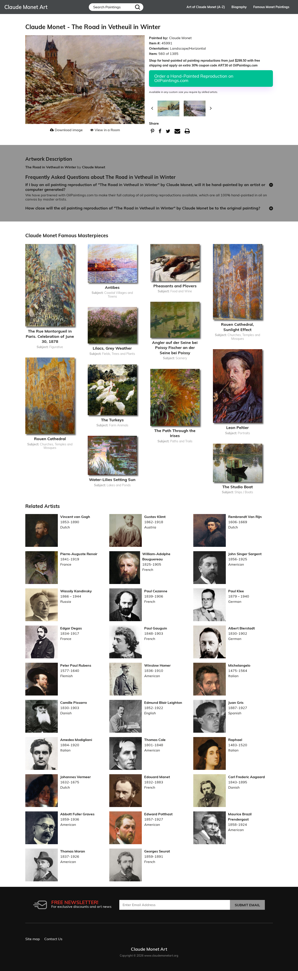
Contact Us (53, 939)
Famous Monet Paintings (271, 7)
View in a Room (107, 130)
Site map (32, 939)
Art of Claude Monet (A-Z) (206, 7)
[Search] (137, 7)
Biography (239, 7)
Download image (69, 130)
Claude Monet (93, 167)
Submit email (247, 905)
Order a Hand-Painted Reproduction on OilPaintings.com (193, 78)
